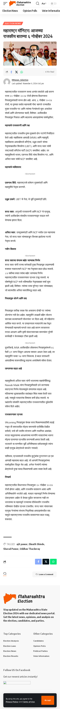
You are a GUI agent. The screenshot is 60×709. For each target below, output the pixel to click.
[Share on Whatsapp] (21, 72)
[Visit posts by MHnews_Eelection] (6, 81)
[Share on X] (16, 72)
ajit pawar (22, 544)
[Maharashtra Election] (20, 3)
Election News (13, 23)
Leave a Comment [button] (46, 574)
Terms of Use (28, 702)
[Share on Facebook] (11, 72)
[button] (47, 700)
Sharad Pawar (10, 548)
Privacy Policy (12, 702)
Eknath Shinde (36, 544)
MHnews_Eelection (20, 80)
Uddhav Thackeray (30, 548)
